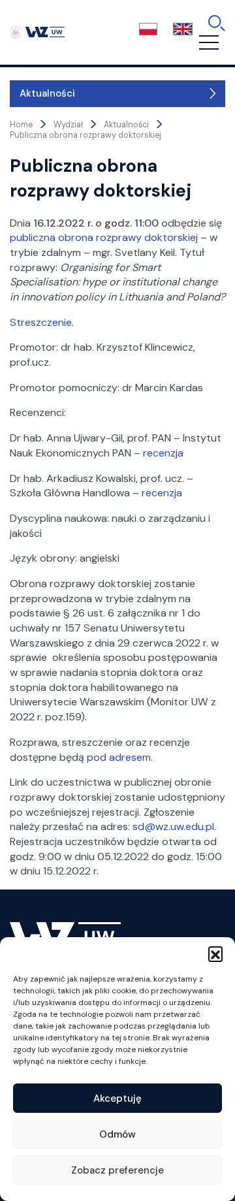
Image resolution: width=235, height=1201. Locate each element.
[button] (215, 953)
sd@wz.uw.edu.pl (173, 826)
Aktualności (47, 93)
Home (21, 125)
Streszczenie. (42, 322)
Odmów (117, 1134)
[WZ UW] (37, 31)
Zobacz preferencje (117, 1170)
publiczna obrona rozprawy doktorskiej (104, 237)
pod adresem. (120, 757)
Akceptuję (117, 1098)
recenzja (163, 453)
